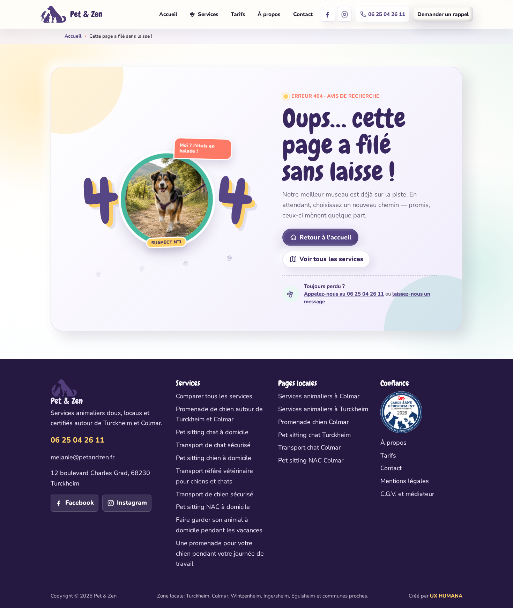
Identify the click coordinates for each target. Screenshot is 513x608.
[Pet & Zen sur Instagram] (344, 14)
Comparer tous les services (214, 396)
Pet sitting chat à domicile (212, 432)
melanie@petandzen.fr (82, 457)
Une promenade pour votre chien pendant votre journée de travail (220, 553)
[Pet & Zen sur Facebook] (328, 14)
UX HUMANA (446, 595)
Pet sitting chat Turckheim (314, 435)
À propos (269, 14)
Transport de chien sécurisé (214, 494)
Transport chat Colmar (309, 447)
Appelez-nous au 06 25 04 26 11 (344, 293)
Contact (303, 14)
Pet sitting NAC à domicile (213, 507)
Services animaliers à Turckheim (323, 409)
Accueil (168, 14)
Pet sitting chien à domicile (213, 458)
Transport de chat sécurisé (213, 445)
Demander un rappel (443, 14)
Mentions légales (404, 481)
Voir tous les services (331, 259)
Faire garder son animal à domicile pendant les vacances (219, 525)
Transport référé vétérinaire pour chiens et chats (214, 476)
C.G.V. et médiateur (407, 494)
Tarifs (238, 14)
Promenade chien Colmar (313, 422)
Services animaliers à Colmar (318, 396)
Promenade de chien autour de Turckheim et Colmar (219, 414)
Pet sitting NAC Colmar (310, 460)
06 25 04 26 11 (386, 14)
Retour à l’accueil (325, 237)
